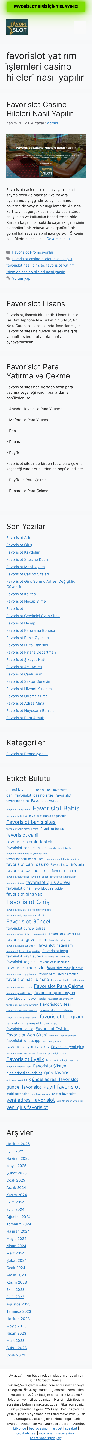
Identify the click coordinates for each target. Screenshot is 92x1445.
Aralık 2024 (16, 1187)
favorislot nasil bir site (25, 265)
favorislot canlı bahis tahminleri (63, 859)
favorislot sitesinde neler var (21, 1010)
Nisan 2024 (16, 1246)
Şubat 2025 (16, 1173)
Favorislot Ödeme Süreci (27, 696)
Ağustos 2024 (18, 1217)
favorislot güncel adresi (26, 928)
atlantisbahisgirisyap (45, 1438)
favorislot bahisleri (16, 816)
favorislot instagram (56, 945)
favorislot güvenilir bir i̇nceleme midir (26, 934)
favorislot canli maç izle (26, 848)
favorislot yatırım (51, 1041)
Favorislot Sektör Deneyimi (29, 681)
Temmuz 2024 (18, 1224)
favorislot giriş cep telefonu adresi (25, 915)
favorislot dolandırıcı (17, 876)
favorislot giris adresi (48, 882)
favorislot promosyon (54, 992)
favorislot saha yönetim (60, 999)
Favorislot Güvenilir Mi (64, 934)
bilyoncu (19, 1428)
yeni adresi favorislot (30, 1100)
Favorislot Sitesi (55, 1004)
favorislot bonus (52, 828)
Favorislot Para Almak (25, 718)
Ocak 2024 (15, 1268)
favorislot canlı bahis (60, 848)
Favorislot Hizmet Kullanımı (29, 689)
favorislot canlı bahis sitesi (25, 859)
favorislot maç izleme (65, 968)
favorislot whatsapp (23, 1040)
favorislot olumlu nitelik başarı (67, 980)
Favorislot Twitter (52, 1028)
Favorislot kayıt (55, 951)
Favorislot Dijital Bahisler (27, 645)
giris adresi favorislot (24, 1073)
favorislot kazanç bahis (57, 956)
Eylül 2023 (15, 1297)
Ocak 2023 (15, 1355)
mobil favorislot (17, 1093)
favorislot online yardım (19, 987)
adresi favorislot (20, 790)
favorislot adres (17, 801)
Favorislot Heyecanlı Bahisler (31, 710)
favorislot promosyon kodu (26, 998)
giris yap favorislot (16, 1080)
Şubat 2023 (16, 1348)
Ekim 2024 (15, 1202)
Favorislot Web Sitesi (26, 1034)
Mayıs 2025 (16, 1166)
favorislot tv (15, 1023)
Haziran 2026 (18, 1144)
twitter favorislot (64, 1093)
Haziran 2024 (18, 1231)
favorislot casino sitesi (28, 870)
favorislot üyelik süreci (18, 1066)
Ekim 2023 (15, 1289)
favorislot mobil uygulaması (21, 974)
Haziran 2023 (18, 1319)
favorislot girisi (18, 888)
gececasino (65, 1433)
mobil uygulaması (40, 1094)
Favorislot (14, 608)
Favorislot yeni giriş (67, 1047)
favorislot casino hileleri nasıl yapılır (42, 259)
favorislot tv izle (19, 1029)
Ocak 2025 (15, 1180)
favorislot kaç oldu (22, 962)
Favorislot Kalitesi (21, 594)
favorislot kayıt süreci (24, 956)
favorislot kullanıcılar (54, 962)
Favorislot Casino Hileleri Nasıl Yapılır (39, 109)
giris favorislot (59, 1072)
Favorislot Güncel (28, 921)
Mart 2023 (15, 1340)
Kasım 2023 (16, 1282)
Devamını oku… (60, 239)
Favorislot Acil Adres (24, 667)
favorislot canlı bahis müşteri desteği (26, 853)
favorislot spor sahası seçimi (22, 1017)
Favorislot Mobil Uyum (25, 567)
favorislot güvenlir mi (26, 939)
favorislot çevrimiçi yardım (51, 1053)
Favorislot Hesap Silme (26, 601)
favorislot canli (22, 835)
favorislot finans (15, 883)
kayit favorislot (61, 1086)
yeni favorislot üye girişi (70, 1101)
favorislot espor (39, 876)
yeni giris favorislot (27, 1107)
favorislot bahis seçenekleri (48, 816)
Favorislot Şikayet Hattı (26, 659)
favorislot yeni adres (27, 1046)
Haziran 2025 (18, 1158)
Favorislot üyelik (25, 1059)
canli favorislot (18, 795)
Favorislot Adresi (20, 538)
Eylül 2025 (15, 1151)
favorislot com (64, 871)
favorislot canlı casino (27, 864)
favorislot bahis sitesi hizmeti (22, 829)
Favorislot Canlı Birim (24, 674)
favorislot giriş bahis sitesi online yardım (28, 909)
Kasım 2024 (16, 1195)
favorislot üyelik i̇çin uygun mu (62, 1060)
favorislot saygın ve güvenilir (22, 1005)
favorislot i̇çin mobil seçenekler (23, 951)
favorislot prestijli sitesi (19, 993)
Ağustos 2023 (18, 1304)
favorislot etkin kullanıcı (63, 876)
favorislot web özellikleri (62, 1035)
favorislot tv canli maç (41, 1023)
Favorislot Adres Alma (25, 703)
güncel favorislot (23, 1087)
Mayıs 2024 (16, 1238)
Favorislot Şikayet (50, 1066)
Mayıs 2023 (16, 1326)
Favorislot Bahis (56, 808)
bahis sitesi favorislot (51, 790)
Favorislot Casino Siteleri (27, 574)
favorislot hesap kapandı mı (21, 945)
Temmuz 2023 (18, 1311)
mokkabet (46, 1433)
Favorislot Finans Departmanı (31, 652)
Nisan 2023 (16, 1333)
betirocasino (38, 1428)
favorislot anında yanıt (18, 809)
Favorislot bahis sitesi (31, 822)
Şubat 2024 (16, 1260)
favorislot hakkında (59, 940)
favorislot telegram (61, 1017)
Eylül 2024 (15, 1209)
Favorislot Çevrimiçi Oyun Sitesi (33, 616)
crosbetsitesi (26, 1433)
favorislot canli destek (29, 841)
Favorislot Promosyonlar (32, 252)
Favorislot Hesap (20, 623)
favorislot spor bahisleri (56, 1010)
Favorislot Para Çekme (59, 986)
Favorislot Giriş (19, 545)
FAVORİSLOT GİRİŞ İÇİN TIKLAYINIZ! (46, 6)
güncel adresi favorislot (53, 1079)
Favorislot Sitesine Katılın (27, 559)
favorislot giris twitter (48, 888)
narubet (56, 1428)
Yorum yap (21, 278)
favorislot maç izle (25, 967)
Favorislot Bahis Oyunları (27, 638)
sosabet (71, 1428)
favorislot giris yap (24, 894)
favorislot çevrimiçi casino (20, 1053)
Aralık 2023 (16, 1275)
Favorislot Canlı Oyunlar (67, 864)
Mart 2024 (15, 1253)
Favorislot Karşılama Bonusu (30, 630)
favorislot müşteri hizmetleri (58, 974)
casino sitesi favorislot (52, 795)
